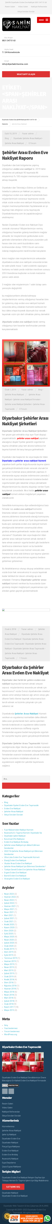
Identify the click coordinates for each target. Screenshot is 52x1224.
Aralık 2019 (9, 949)
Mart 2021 (8, 915)
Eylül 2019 (8, 955)
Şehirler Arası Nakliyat (14, 143)
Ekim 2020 (8, 931)
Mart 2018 (8, 998)
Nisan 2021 (9, 912)
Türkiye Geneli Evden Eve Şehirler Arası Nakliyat (24, 869)
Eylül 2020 (8, 934)
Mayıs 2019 (9, 964)
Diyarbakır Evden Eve (11, 1139)
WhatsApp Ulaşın (26, 74)
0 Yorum (32, 143)
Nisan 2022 (9, 900)
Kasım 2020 (9, 927)
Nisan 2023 (9, 894)
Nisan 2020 (9, 940)
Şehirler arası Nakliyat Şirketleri (18, 404)
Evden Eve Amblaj (10, 1155)
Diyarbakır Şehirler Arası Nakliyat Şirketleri (25, 421)
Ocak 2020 (8, 946)
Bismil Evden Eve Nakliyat (15, 876)
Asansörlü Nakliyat (10, 1159)
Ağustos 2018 (10, 986)
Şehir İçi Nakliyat (9, 1134)
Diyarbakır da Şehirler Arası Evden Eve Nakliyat (25, 670)
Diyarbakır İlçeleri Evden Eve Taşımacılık (21, 805)
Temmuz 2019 (10, 958)
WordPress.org (10, 1034)
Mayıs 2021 (9, 909)
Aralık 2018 (9, 979)
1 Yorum (23, 658)
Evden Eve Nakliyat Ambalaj (16, 842)
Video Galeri (23, 7)
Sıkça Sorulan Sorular (26, 12)
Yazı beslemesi (10, 1028)
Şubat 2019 (9, 973)
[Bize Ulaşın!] (47, 1218)
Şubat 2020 (9, 943)
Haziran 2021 (10, 906)
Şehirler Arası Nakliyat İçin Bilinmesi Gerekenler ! (25, 866)
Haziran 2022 (10, 897)
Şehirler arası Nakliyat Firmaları (26, 399)
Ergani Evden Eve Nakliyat (15, 872)
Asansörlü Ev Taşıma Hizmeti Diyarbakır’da (23, 833)
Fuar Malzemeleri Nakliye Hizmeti (18, 830)
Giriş (6, 1025)
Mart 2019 (8, 970)
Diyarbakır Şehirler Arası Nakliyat (28, 138)
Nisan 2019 (9, 967)
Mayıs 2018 (9, 992)
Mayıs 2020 (9, 937)
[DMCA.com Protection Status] (10, 1085)
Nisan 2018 (9, 995)
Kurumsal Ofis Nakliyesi (14, 839)
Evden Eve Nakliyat (12, 808)
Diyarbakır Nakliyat (10, 1143)
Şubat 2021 (9, 918)
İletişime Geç (13, 1187)
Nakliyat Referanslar (39, 7)
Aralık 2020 (9, 924)
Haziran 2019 (10, 961)
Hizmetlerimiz (8, 1126)
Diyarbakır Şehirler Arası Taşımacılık (28, 649)
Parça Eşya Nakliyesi (11, 1146)
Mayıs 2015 (9, 1010)
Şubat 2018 (9, 1001)
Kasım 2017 (9, 1007)
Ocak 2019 (8, 976)
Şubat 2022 (9, 903)
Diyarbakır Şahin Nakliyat (15, 836)
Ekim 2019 (8, 952)
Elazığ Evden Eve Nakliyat (15, 860)
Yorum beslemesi (12, 1031)
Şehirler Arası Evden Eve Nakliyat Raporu (25, 155)
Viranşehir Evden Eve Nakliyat (17, 879)
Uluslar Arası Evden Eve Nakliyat (18, 863)
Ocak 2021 (8, 921)
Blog (7, 138)
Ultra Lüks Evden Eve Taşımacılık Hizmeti (22, 857)
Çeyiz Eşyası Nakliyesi (11, 1167)
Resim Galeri (10, 7)
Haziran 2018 (10, 989)
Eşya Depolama (9, 1163)
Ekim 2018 (8, 982)
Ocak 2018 (8, 1004)
